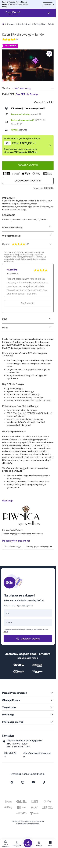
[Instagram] (22, 782)
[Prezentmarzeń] (13, 13)
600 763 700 (10, 755)
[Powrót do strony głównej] (3, 24)
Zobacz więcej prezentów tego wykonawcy (22, 533)
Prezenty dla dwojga (12, 547)
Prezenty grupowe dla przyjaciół (39, 547)
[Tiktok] (44, 782)
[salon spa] (28, 65)
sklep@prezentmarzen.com (37, 755)
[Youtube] (33, 782)
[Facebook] (12, 782)
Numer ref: (38, 188)
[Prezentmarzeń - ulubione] (48, 12)
